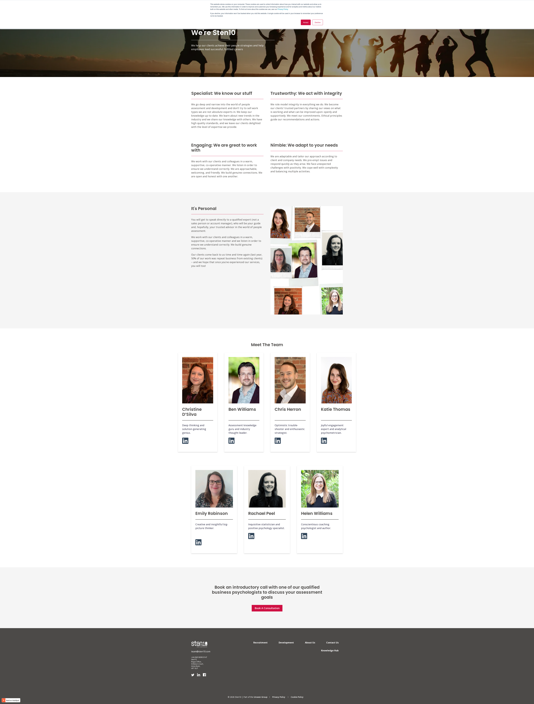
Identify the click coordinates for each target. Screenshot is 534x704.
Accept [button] (305, 22)
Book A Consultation (267, 608)
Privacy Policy (283, 9)
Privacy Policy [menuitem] (278, 697)
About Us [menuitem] (310, 642)
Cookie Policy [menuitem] (297, 697)
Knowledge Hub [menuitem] (330, 650)
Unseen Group (260, 697)
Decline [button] (318, 22)
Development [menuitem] (286, 642)
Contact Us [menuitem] (332, 642)
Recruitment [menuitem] (260, 642)
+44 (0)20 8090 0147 (199, 657)
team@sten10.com (200, 651)
